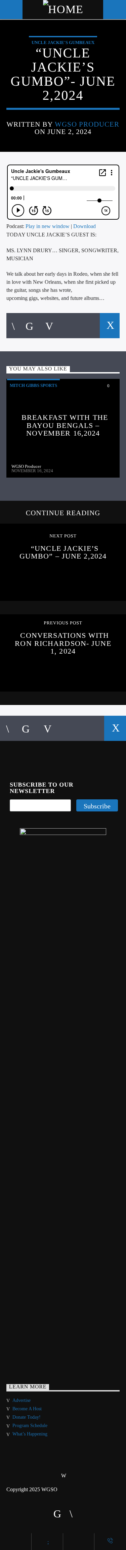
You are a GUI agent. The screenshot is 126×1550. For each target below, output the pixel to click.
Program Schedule (29, 1425)
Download (84, 226)
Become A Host (27, 1408)
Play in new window (48, 226)
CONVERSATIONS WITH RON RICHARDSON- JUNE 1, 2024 (63, 643)
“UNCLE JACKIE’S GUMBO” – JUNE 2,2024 (63, 552)
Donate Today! (26, 1417)
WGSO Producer (87, 124)
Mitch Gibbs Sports (33, 385)
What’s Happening (29, 1433)
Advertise (21, 1400)
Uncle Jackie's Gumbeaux (63, 42)
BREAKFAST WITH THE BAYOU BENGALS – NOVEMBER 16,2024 (65, 425)
